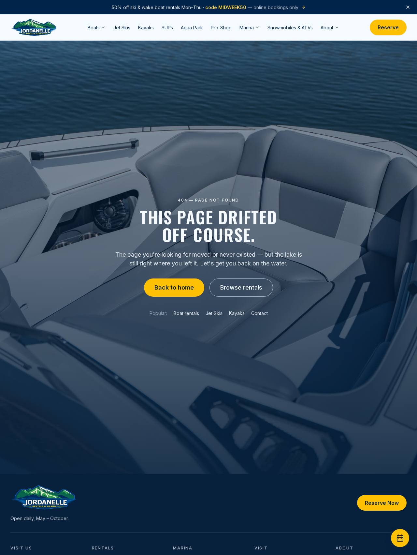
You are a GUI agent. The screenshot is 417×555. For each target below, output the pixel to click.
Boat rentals (186, 313)
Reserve (388, 27)
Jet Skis (214, 313)
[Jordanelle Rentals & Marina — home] (33, 27)
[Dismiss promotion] (407, 7)
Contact (259, 313)
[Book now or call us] (400, 538)
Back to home (174, 287)
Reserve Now (382, 503)
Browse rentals (241, 287)
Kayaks (237, 313)
